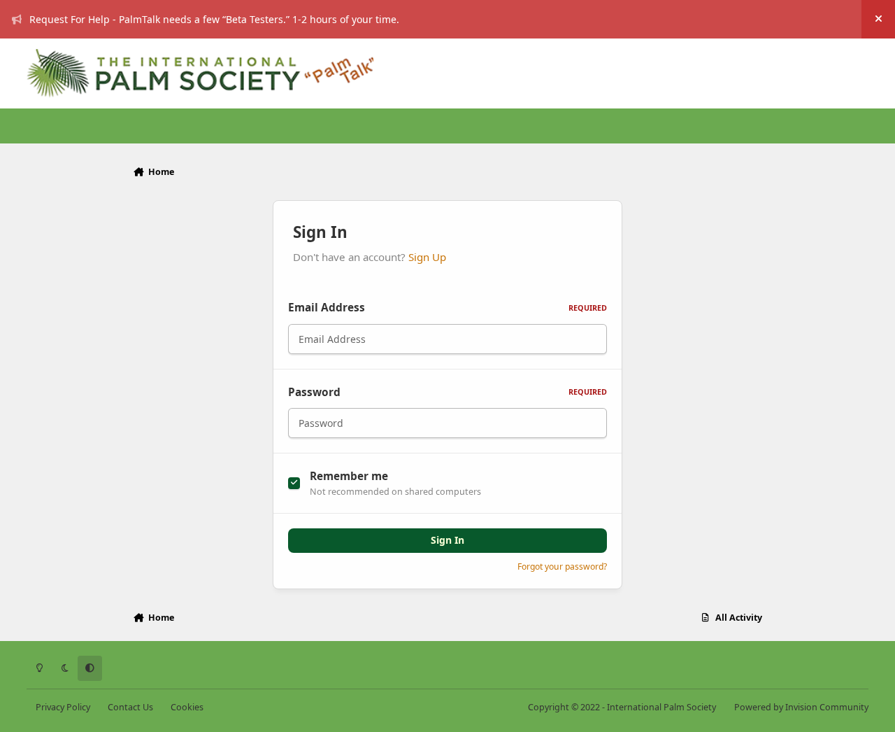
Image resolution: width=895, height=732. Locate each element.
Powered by (801, 707)
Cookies (187, 707)
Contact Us (130, 707)
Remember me (349, 476)
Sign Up (427, 257)
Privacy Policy (63, 707)
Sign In (447, 540)
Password (447, 392)
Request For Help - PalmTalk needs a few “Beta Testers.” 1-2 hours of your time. (214, 19)
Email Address (447, 307)
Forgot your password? (562, 566)
